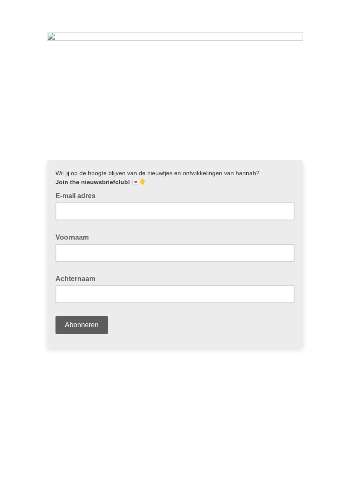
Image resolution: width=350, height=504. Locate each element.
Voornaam (74, 236)
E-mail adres (78, 195)
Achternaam (77, 278)
